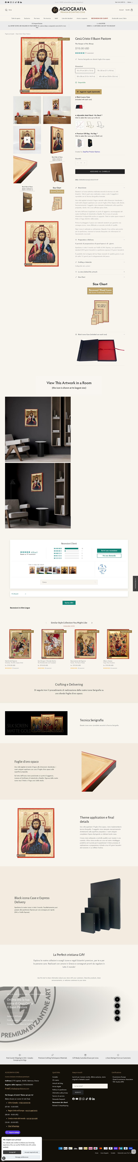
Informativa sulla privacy (60, 1093)
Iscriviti (78, 1092)
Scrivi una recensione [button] (109, 550)
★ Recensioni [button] (135, 583)
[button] (80, 53)
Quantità (78, 159)
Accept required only (31, 1152)
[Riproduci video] (27, 140)
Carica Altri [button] (69, 603)
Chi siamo (55, 1080)
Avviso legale (56, 1086)
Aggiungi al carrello (100, 171)
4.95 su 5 (34, 552)
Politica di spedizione (59, 1090)
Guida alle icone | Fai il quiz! (125, 1153)
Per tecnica (47, 18)
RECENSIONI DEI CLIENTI (99, 18)
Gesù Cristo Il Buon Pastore (23, 34)
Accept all (12, 1152)
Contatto (55, 1077)
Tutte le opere (16, 18)
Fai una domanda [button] (109, 555)
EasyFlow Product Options (91, 152)
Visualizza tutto (69, 626)
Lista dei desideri (67, 18)
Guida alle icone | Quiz (119, 18)
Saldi (56, 18)
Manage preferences (21, 1157)
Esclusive (27, 18)
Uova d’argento (105, 1153)
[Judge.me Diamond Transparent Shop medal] (102, 568)
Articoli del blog (57, 1083)
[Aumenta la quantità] (85, 163)
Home (96, 1153)
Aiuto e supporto (82, 18)
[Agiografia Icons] (69, 10)
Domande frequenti (58, 1099)
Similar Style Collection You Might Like (69, 623)
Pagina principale (9, 34)
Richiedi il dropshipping (60, 1105)
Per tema (37, 18)
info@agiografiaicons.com (20, 1089)
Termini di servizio (58, 1096)
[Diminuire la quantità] (77, 163)
